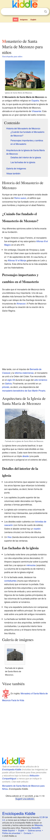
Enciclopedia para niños (12, 56)
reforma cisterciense (24, 372)
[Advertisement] (25, 30)
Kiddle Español (8, 830)
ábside (25, 456)
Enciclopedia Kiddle (11, 769)
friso (10, 537)
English (33, 19)
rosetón (37, 528)
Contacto (27, 833)
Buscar (45, 11)
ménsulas (31, 565)
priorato (5, 387)
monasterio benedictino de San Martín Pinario (23, 390)
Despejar (40, 11)
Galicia (8, 383)
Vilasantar (36, 111)
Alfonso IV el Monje (17, 260)
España (35, 100)
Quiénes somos (34, 830)
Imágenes (24, 19)
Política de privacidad (11, 833)
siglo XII (11, 379)
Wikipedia (38, 825)
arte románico (40, 379)
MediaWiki (36, 828)
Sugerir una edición (24, 798)
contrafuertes (10, 580)
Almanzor (21, 303)
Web (15, 19)
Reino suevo (20, 198)
